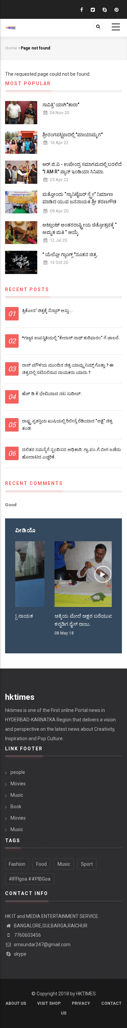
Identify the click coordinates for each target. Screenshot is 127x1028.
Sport (87, 864)
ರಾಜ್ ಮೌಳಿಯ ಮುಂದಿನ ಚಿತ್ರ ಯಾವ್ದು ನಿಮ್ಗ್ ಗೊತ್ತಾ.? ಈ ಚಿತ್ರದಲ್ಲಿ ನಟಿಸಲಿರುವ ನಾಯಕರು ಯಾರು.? (67, 369)
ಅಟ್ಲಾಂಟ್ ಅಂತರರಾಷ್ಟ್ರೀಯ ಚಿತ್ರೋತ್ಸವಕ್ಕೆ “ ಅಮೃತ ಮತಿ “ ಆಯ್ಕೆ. (79, 228)
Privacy (81, 1003)
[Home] (10, 24)
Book (15, 806)
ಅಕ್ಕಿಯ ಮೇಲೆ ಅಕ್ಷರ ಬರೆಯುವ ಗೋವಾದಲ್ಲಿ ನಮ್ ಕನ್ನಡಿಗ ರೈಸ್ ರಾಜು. (62, 620)
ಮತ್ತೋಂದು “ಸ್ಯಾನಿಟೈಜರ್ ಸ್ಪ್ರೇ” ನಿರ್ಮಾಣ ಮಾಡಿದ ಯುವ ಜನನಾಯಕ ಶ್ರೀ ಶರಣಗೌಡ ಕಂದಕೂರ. (79, 202)
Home (11, 48)
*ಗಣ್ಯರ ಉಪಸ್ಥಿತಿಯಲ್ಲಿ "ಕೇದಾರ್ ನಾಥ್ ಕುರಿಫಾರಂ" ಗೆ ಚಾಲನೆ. (71, 337)
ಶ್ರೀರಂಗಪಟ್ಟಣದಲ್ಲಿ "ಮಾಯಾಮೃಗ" (72, 134)
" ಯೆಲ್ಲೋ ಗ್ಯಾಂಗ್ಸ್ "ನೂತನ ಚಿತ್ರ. (70, 254)
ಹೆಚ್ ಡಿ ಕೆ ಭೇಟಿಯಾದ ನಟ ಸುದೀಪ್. (52, 393)
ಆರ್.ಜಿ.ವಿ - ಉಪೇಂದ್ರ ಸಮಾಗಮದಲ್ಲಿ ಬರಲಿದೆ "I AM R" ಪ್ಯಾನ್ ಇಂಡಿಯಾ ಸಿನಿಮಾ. (82, 168)
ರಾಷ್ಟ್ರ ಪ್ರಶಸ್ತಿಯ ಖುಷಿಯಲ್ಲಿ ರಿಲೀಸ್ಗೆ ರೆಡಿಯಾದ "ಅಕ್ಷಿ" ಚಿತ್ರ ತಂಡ (67, 424)
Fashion (17, 864)
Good (11, 504)
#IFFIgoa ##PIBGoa (29, 879)
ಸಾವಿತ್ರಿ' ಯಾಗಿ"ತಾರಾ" (60, 104)
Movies (18, 783)
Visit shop (49, 1003)
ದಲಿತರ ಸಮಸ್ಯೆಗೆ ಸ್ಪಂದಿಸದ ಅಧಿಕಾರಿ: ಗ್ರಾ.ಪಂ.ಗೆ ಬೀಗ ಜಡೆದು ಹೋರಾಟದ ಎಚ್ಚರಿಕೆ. (71, 453)
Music (16, 795)
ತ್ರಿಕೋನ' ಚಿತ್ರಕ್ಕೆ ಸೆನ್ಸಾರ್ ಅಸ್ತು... (47, 310)
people (17, 772)
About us (15, 1003)
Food (41, 864)
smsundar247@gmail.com (41, 944)
